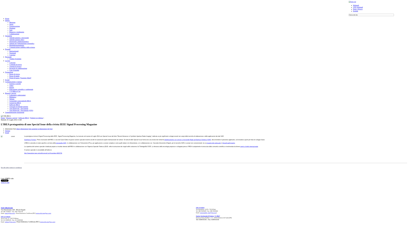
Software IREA (23, 118)
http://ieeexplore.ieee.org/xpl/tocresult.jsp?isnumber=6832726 (43, 153)
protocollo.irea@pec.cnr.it (43, 213)
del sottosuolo (214, 143)
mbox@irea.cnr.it (10, 213)
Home (3, 118)
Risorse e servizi (11, 118)
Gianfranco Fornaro (30, 140)
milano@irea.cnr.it (10, 222)
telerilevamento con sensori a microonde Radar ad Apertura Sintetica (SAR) (187, 140)
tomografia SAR (61, 143)
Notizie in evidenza (36, 118)
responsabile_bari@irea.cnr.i (208, 213)
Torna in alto (5, 182)
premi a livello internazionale (249, 146)
